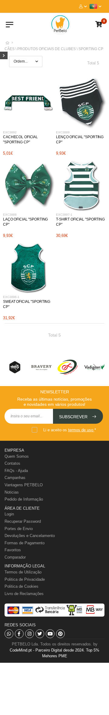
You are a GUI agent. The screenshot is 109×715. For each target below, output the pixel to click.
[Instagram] (29, 633)
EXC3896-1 (11, 297)
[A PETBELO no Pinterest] (60, 633)
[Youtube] (50, 633)
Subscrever (74, 416)
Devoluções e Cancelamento (30, 535)
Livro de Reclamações (24, 593)
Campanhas (15, 477)
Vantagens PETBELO (24, 485)
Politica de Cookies (21, 586)
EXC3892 (10, 132)
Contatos (12, 463)
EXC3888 (10, 214)
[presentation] (15, 367)
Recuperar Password (23, 521)
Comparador (15, 557)
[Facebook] (19, 633)
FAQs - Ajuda (16, 470)
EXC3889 (63, 132)
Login (9, 514)
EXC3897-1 (64, 214)
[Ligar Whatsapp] (9, 633)
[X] (39, 633)
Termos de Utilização (23, 572)
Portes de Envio (19, 528)
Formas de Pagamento (25, 543)
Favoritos (13, 550)
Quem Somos (17, 456)
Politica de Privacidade (25, 579)
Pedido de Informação (24, 499)
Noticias (12, 492)
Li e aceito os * (69, 430)
